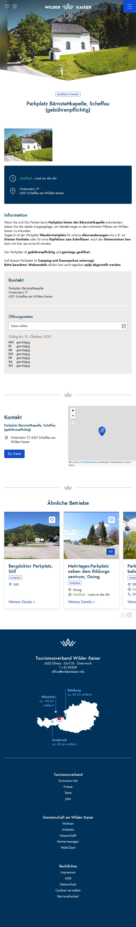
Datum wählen (19, 326)
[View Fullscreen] (72, 423)
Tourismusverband (68, 774)
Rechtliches (68, 866)
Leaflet (74, 461)
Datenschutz (68, 884)
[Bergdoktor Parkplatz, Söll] (32, 535)
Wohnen (68, 824)
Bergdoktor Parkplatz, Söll (30, 568)
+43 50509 (69, 668)
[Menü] (129, 6)
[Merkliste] (7, 6)
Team (68, 793)
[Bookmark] (52, 520)
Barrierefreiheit (68, 896)
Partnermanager (68, 842)
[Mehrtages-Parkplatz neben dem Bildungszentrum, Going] (91, 535)
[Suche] (118, 6)
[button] (28, 144)
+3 (111, 551)
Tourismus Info (68, 781)
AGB (68, 878)
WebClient (68, 848)
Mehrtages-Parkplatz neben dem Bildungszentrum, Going (89, 571)
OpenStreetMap (89, 461)
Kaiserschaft (68, 836)
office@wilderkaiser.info (68, 671)
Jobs (68, 799)
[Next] (130, 615)
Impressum (68, 872)
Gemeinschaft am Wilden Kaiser (68, 817)
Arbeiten (68, 830)
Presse (68, 787)
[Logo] (68, 6)
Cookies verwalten (68, 890)
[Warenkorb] (15, 6)
